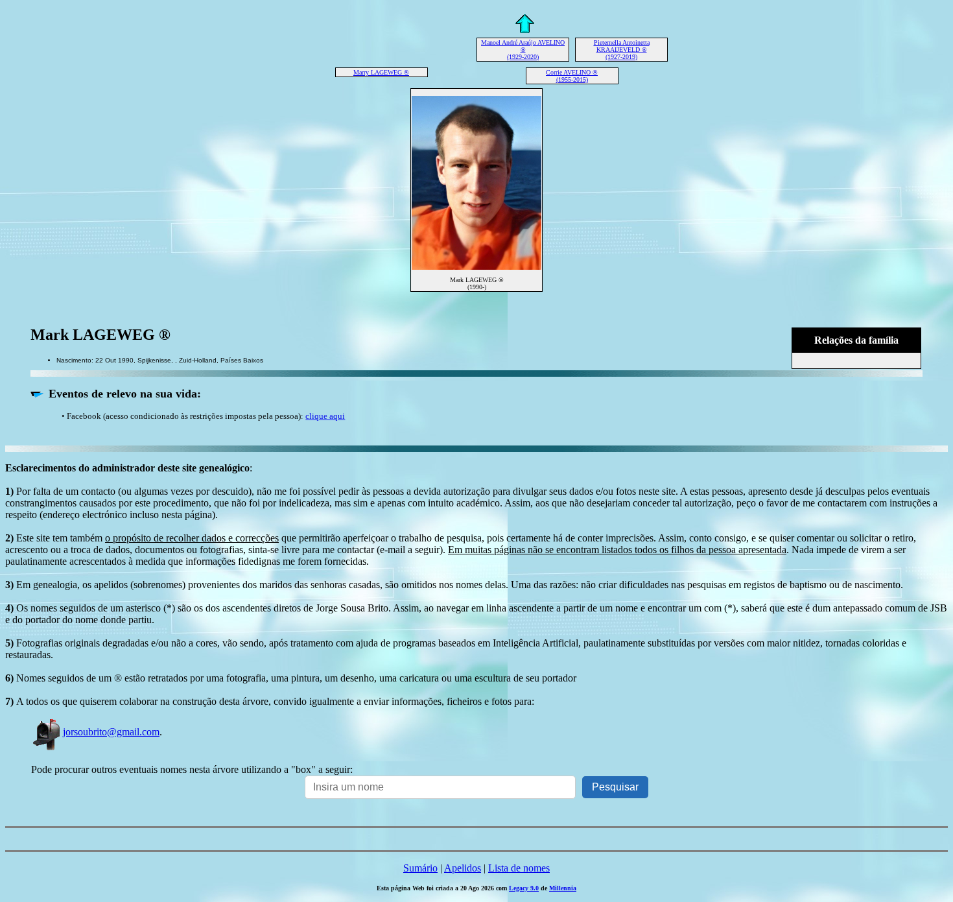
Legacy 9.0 (524, 888)
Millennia (562, 888)
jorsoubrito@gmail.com (111, 731)
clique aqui (325, 416)
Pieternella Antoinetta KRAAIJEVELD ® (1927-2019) (622, 49)
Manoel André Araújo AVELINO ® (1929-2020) (523, 49)
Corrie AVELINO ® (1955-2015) (572, 76)
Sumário (420, 867)
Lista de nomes (519, 867)
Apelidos (462, 867)
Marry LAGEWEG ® (381, 72)
